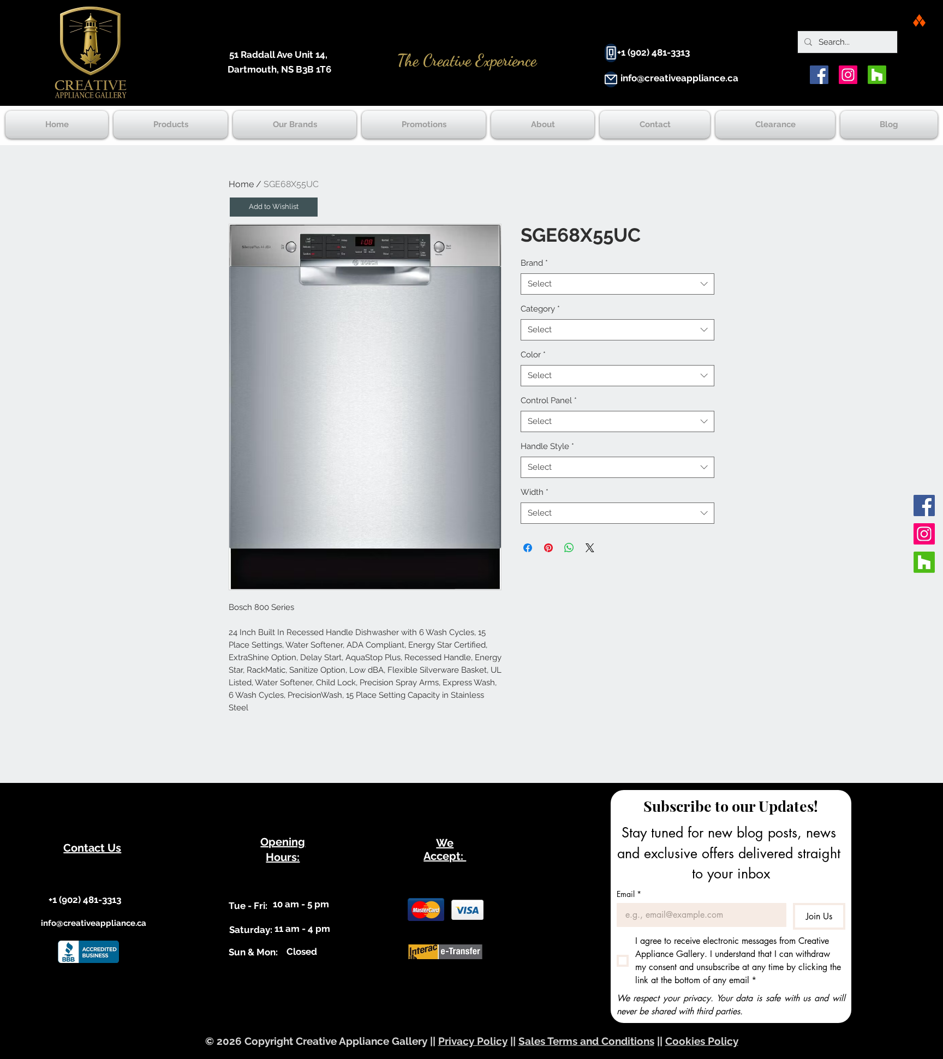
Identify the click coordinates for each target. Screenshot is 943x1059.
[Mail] (611, 79)
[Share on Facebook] (527, 547)
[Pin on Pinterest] (548, 547)
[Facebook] (819, 74)
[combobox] (617, 284)
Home (241, 184)
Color (533, 355)
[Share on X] (589, 547)
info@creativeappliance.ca (679, 78)
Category (540, 309)
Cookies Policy (701, 1041)
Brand (534, 263)
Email (629, 894)
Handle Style (547, 446)
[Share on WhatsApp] (569, 547)
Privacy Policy (473, 1041)
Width (534, 492)
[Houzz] (877, 74)
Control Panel (549, 400)
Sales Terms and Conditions (586, 1041)
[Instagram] (848, 74)
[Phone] (611, 53)
